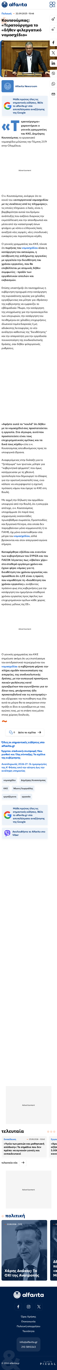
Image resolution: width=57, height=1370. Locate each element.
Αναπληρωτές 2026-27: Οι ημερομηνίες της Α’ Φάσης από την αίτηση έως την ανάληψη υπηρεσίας (24, 767)
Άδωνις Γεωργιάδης (23, 788)
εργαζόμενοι (9, 796)
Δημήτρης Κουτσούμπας (33, 780)
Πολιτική (7, 13)
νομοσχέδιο (9, 780)
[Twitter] (53, 52)
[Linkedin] (53, 63)
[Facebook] (53, 42)
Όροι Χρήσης (28, 1316)
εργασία (26, 796)
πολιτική (15, 1216)
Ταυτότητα (28, 1331)
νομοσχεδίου (30, 248)
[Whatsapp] (53, 83)
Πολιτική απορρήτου (28, 1326)
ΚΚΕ (5, 788)
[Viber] (53, 73)
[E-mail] (53, 94)
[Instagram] (28, 1306)
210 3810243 (28, 1346)
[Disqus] (28, 888)
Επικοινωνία (28, 1321)
